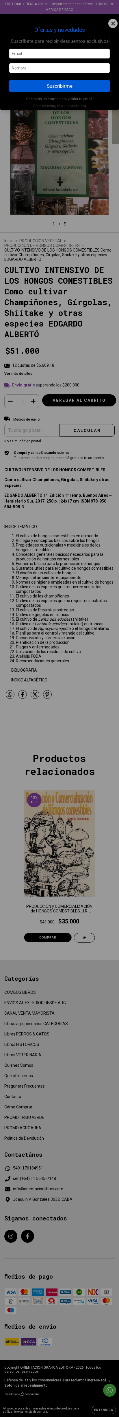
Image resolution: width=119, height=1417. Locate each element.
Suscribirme (59, 86)
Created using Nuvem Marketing (59, 106)
